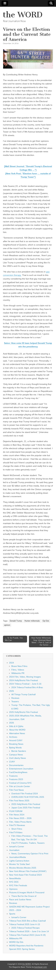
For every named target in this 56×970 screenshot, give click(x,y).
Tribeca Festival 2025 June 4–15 (24, 924)
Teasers (15, 701)
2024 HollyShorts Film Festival (23, 680)
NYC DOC (14, 882)
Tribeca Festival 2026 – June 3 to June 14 (29, 931)
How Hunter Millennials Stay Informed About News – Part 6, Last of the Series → (41, 641)
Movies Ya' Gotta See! (19, 864)
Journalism (14, 850)
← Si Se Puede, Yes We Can (14, 639)
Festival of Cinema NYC (20, 783)
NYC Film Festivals (18, 885)
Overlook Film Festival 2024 (24, 793)
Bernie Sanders (18, 751)
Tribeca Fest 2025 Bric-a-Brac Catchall (27, 921)
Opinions (13, 889)
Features (13, 776)
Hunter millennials (32, 621)
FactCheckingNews (18, 772)
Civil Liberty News (17, 758)
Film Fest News (16, 790)
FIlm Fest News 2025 (19, 800)
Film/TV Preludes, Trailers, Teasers (28, 843)
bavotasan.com (40, 967)
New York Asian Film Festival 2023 (25, 875)
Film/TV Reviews (17, 825)
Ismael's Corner (16, 846)
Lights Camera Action (19, 861)
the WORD (22, 14)
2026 (11, 723)
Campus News (16, 754)
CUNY (12, 761)
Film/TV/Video (15, 832)
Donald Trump (16, 621)
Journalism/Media (17, 857)
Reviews (15, 698)
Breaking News (16, 744)
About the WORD (17, 730)
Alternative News (17, 733)
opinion (7, 625)
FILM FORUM (15, 811)
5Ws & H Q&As (16, 726)
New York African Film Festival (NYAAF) (27, 871)
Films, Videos (17, 670)
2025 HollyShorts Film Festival (23, 712)
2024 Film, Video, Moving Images (25, 677)
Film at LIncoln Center (19, 786)
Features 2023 (16, 779)
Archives (13, 737)
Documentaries (16, 765)
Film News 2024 (16, 814)
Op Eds (46, 621)
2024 (11, 662)
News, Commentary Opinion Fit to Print (29, 853)
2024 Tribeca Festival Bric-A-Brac (27, 687)
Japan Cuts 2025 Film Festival (25, 807)
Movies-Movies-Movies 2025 (22, 868)
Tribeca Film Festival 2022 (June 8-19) (27, 935)
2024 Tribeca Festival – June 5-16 (25, 684)
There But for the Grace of (23, 896)
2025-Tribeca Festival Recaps (25, 928)
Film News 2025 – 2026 (20, 818)
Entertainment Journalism (21, 768)
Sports (12, 914)
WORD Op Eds (16, 942)
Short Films (16, 829)
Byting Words (15, 747)
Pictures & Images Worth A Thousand (26, 892)
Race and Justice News (20, 899)
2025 (11, 691)
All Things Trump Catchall (23, 694)
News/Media (15, 878)
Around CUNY (15, 740)
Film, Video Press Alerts (20, 822)
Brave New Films (19, 666)
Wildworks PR (17, 673)
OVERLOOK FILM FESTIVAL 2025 (27, 797)
